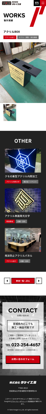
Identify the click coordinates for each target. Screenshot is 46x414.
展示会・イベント (30, 182)
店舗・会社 (21, 221)
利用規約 (31, 401)
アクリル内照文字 (12, 182)
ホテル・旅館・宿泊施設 (28, 37)
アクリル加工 (10, 37)
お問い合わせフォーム (22, 359)
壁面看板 (9, 221)
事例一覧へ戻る (23, 280)
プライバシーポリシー (18, 401)
